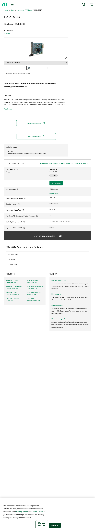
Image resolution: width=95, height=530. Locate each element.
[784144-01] (28, 68)
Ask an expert (80, 163)
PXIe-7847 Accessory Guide (13, 299)
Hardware (20, 10)
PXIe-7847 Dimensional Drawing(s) (35, 287)
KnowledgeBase (57, 305)
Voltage (29, 10)
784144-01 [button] (7, 33)
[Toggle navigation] (15, 4)
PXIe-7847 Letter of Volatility (34, 293)
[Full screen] (66, 58)
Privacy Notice (22, 511)
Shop (12, 10)
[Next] (48, 68)
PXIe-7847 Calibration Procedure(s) (14, 287)
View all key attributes (44, 235)
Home (6, 10)
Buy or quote (56, 183)
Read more (8, 109)
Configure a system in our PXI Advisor (55, 163)
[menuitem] (83, 5)
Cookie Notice (37, 511)
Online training (56, 319)
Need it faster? (54, 193)
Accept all (54, 525)
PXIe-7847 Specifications (32, 299)
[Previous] (24, 68)
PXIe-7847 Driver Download (12, 281)
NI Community (56, 294)
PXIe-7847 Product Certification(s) (12, 293)
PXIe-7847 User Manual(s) (32, 281)
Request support (57, 280)
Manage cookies (41, 524)
